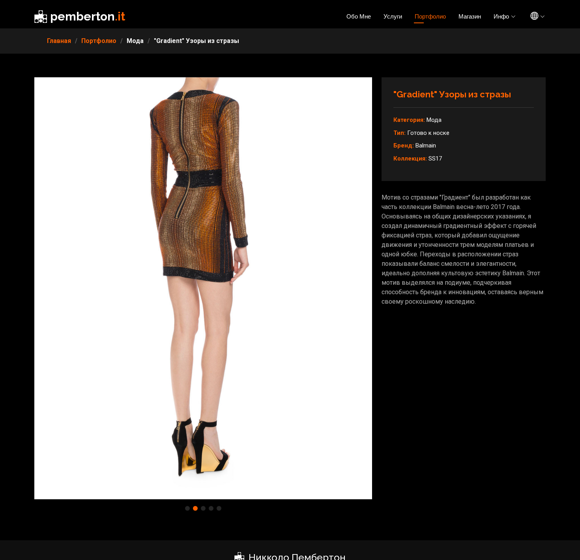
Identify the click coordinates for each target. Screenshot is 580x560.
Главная (59, 41)
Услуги (393, 16)
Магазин (469, 16)
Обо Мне (358, 16)
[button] (187, 508)
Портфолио (430, 16)
